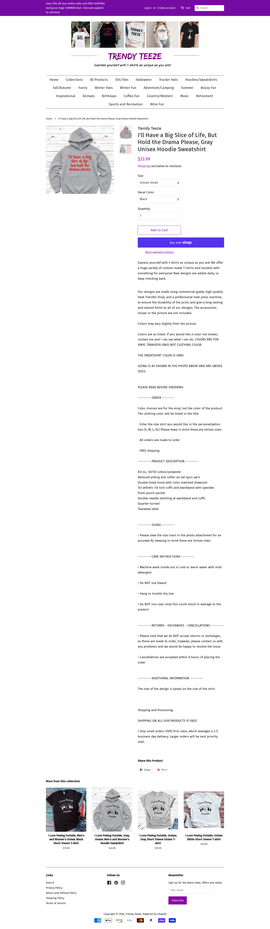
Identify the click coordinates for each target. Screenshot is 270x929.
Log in (147, 8)
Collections (74, 80)
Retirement (204, 96)
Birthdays (109, 96)
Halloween (144, 80)
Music (184, 96)
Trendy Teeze (133, 914)
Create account (166, 8)
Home (54, 80)
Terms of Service (56, 903)
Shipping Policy (55, 898)
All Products (99, 80)
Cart (188, 8)
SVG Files (121, 80)
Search (50, 882)
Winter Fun (128, 88)
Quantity (144, 209)
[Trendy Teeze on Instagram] (123, 883)
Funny (82, 88)
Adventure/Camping (159, 88)
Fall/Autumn (62, 88)
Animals (88, 96)
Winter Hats (104, 88)
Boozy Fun (208, 88)
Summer (187, 88)
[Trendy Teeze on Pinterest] (116, 883)
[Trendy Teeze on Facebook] (109, 883)
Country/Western (160, 96)
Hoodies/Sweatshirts (201, 80)
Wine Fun (157, 104)
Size (140, 176)
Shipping (144, 166)
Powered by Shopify (154, 914)
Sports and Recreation (126, 104)
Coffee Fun (132, 96)
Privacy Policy (54, 887)
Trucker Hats (168, 80)
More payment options (159, 252)
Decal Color (146, 192)
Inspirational (65, 96)
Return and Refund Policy (61, 893)
